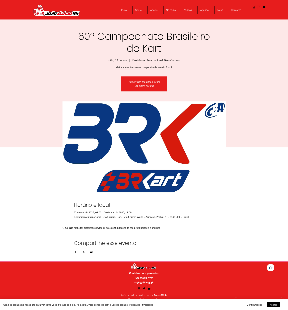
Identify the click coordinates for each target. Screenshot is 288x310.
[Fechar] (284, 304)
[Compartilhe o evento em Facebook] (75, 252)
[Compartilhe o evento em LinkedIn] (91, 252)
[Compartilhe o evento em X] (83, 252)
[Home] (270, 267)
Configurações (254, 304)
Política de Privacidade (141, 304)
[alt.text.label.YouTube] (264, 7)
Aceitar (273, 304)
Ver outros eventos (144, 85)
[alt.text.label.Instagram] (254, 7)
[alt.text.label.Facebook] (259, 7)
